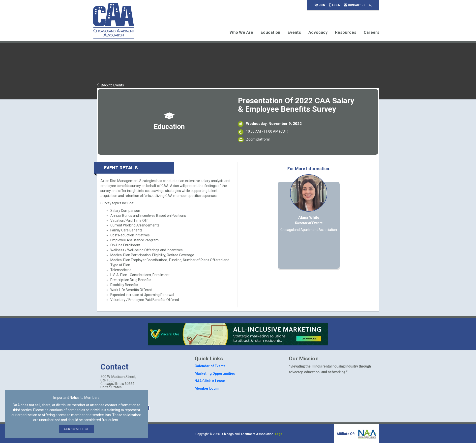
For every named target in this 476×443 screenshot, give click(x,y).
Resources (345, 32)
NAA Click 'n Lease (210, 381)
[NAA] (367, 434)
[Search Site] (370, 5)
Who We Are (241, 32)
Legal (279, 434)
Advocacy (317, 32)
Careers (371, 32)
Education (270, 32)
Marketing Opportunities (215, 373)
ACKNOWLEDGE (76, 429)
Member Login (207, 388)
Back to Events (112, 85)
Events (294, 32)
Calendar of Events (210, 366)
